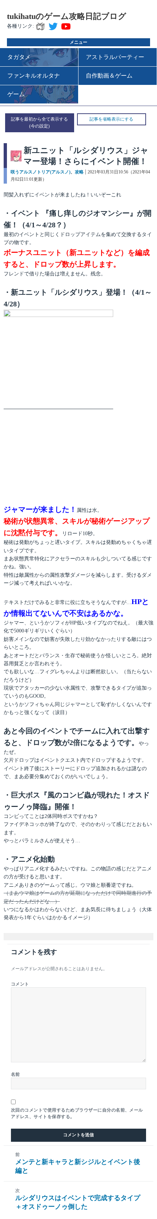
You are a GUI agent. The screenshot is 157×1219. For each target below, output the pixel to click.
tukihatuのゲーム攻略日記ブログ (66, 16)
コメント (20, 984)
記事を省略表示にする (111, 119)
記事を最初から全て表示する (39, 119)
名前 (15, 1074)
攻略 (79, 172)
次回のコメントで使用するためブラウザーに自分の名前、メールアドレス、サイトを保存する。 (77, 1113)
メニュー (78, 42)
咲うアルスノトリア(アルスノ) (40, 172)
